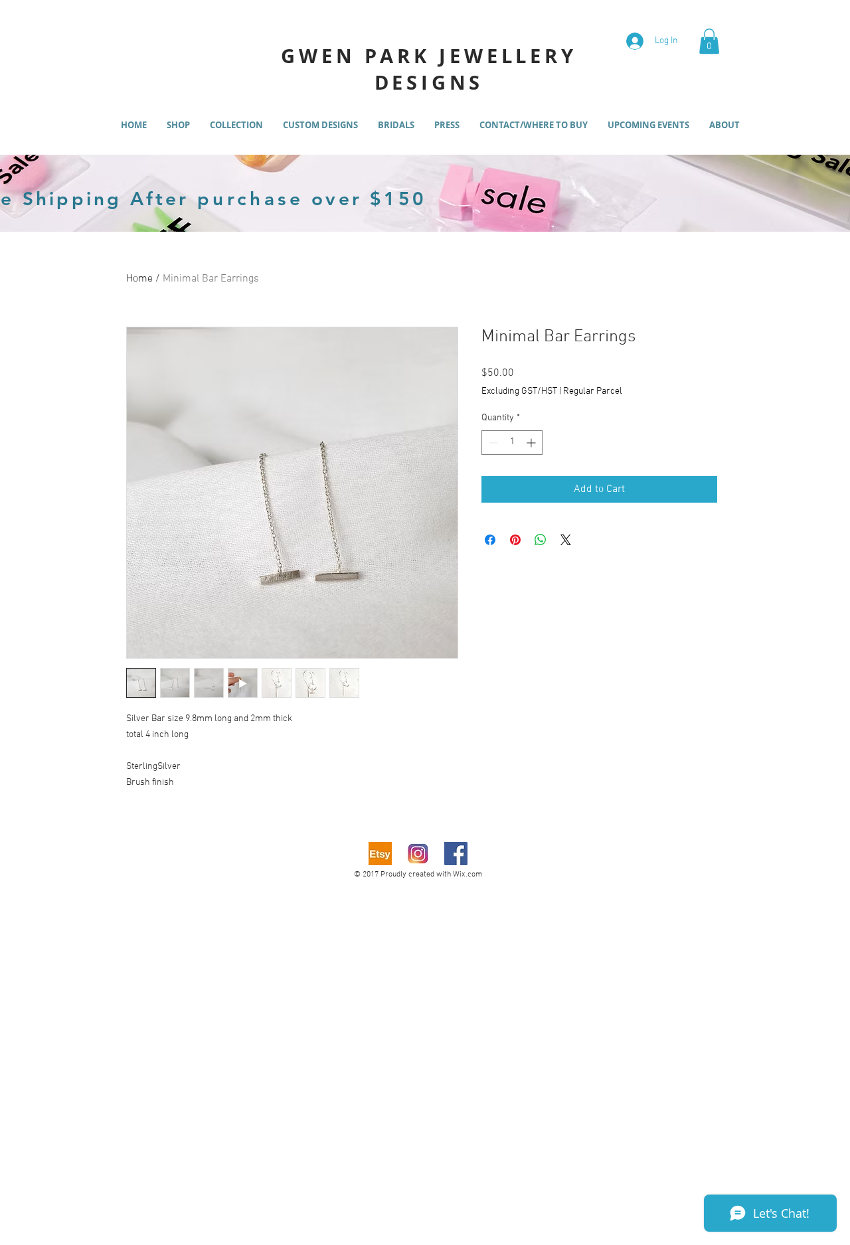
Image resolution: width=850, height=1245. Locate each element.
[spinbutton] (512, 442)
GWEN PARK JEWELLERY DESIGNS (428, 69)
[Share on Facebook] (490, 540)
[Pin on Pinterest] (515, 540)
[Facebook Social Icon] (456, 853)
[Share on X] (566, 540)
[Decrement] (491, 442)
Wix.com (467, 874)
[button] (709, 41)
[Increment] (532, 442)
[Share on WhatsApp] (541, 540)
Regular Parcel (592, 391)
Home (139, 279)
